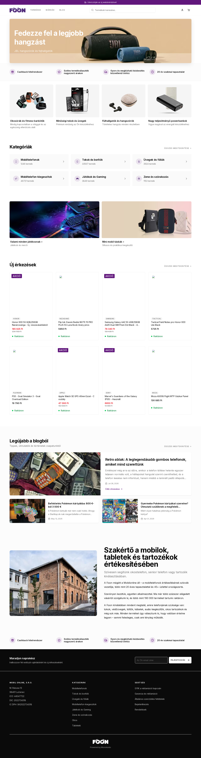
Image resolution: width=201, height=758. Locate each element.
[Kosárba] (48, 310)
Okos (74, 720)
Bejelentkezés (142, 704)
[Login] (182, 10)
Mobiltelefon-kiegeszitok (84, 704)
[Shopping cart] (188, 10)
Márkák (50, 10)
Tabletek (76, 725)
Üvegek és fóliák (80, 699)
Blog (62, 10)
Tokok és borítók (80, 693)
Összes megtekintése (176, 148)
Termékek (35, 10)
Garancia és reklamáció (146, 693)
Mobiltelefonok (79, 688)
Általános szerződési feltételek (150, 699)
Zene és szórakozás (82, 715)
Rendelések (141, 709)
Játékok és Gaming (81, 709)
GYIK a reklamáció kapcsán (148, 688)
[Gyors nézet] (48, 305)
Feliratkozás (178, 660)
